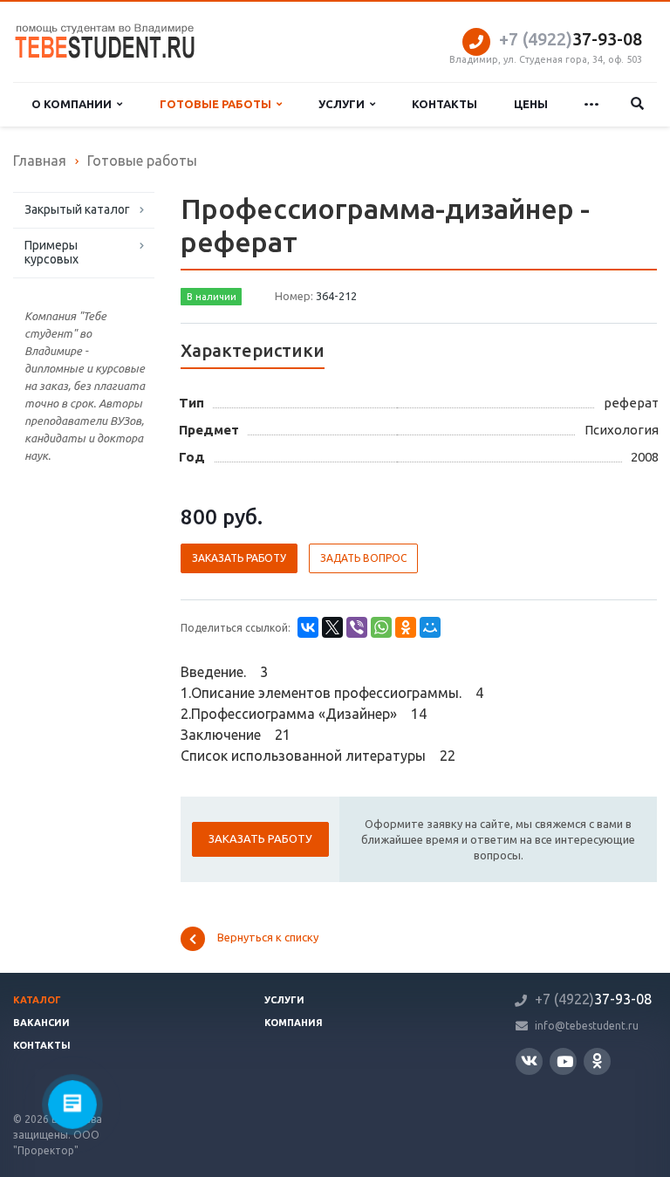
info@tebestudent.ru (587, 1025)
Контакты (444, 104)
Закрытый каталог (77, 209)
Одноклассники (597, 1061)
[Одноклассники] (405, 627)
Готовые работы (218, 104)
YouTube (563, 1061)
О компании (74, 104)
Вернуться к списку (267, 937)
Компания (293, 1022)
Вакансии (41, 1022)
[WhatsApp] (381, 627)
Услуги (344, 104)
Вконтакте (529, 1061)
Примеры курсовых (51, 252)
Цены (531, 104)
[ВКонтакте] (307, 627)
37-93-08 (570, 39)
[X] (332, 627)
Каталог (37, 1000)
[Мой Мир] (430, 627)
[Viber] (356, 627)
